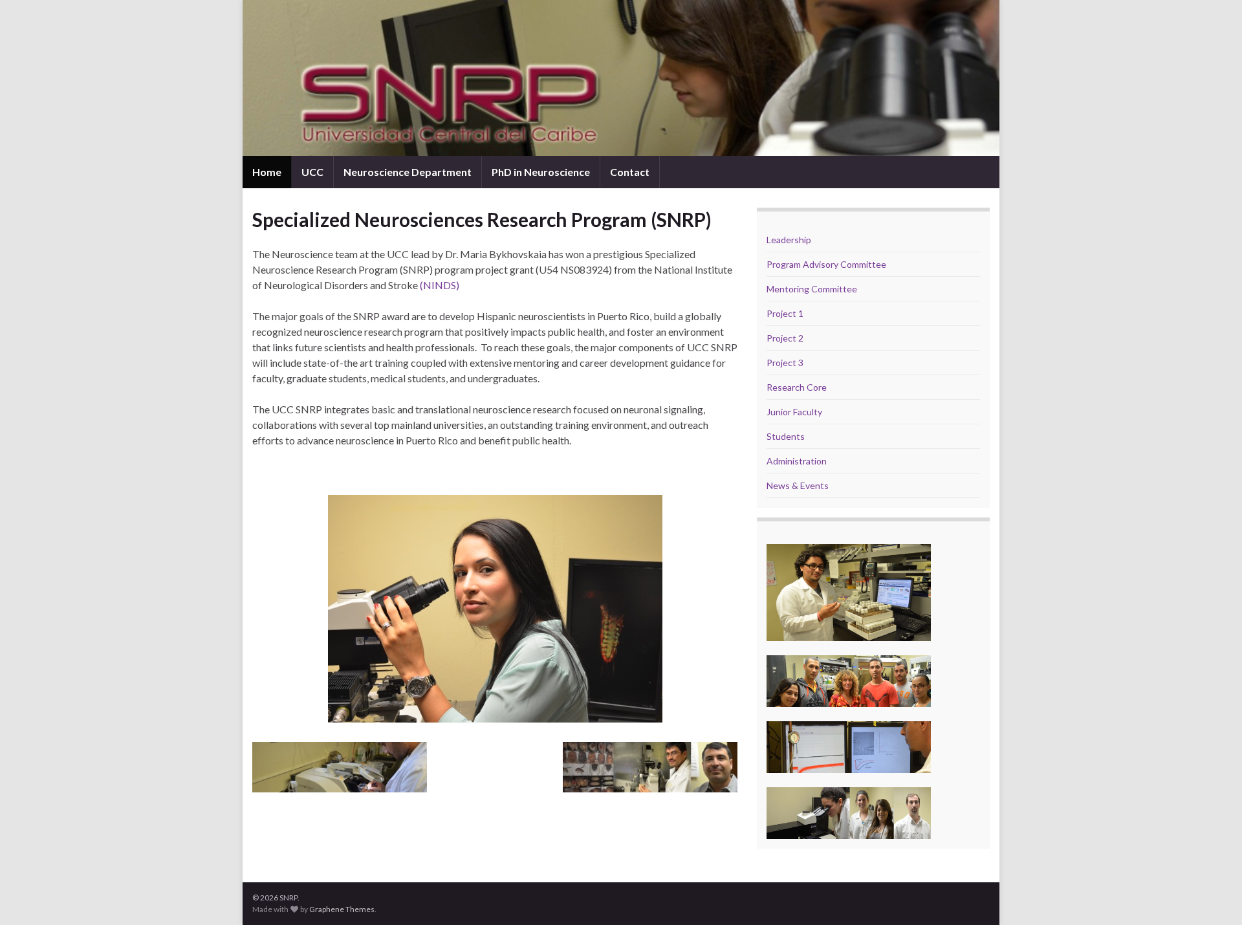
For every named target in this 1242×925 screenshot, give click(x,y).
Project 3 (785, 362)
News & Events (798, 485)
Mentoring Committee (812, 288)
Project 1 (785, 313)
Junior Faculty (794, 411)
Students (786, 436)
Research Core (797, 387)
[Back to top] (1213, 896)
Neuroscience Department (407, 172)
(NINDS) (439, 285)
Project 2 (785, 337)
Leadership (789, 239)
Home (266, 172)
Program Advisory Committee (826, 264)
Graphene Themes (342, 909)
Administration (797, 460)
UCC (312, 172)
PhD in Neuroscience (541, 172)
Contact (629, 172)
